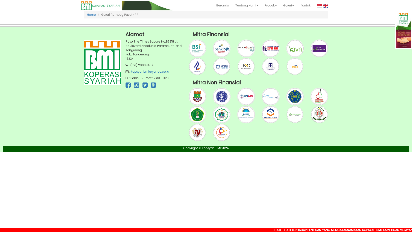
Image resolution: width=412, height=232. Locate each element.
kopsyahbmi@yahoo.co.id (150, 71)
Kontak (305, 5)
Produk (270, 5)
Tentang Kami (245, 5)
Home (91, 14)
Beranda (222, 5)
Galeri (287, 5)
